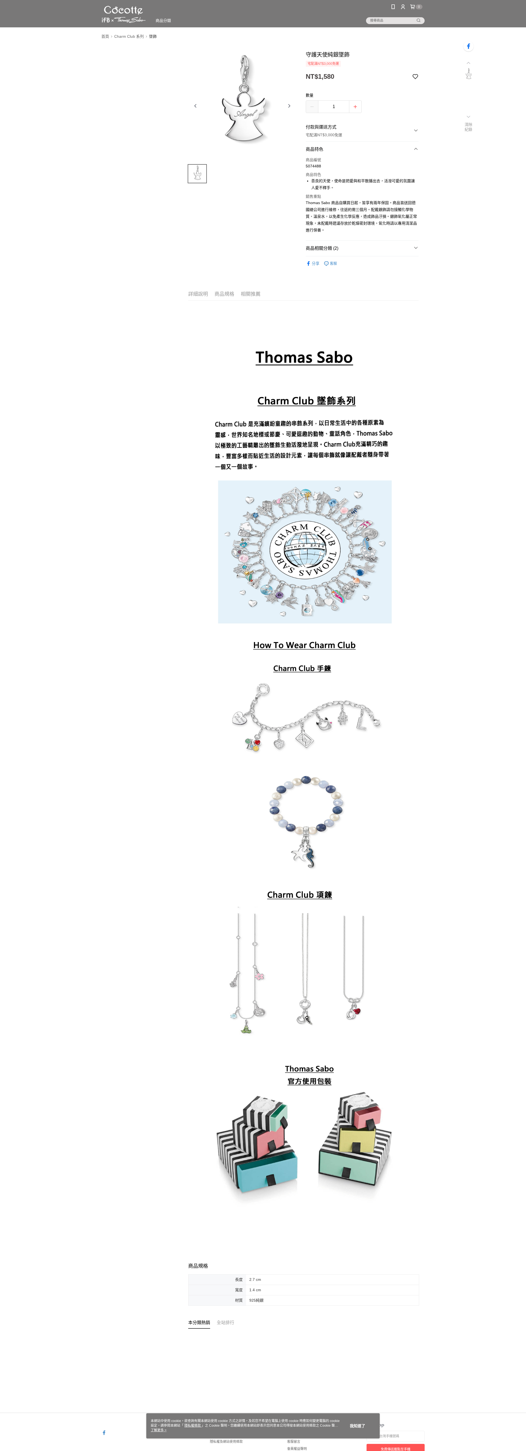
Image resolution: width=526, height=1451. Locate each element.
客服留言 (293, 1442)
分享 (315, 263)
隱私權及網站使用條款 (226, 1442)
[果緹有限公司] (123, 14)
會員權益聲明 (297, 1449)
